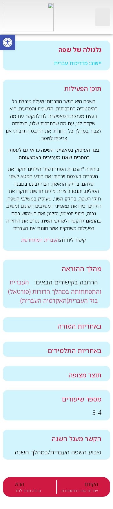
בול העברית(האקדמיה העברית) (59, 300)
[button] (102, 17)
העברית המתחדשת (40, 239)
